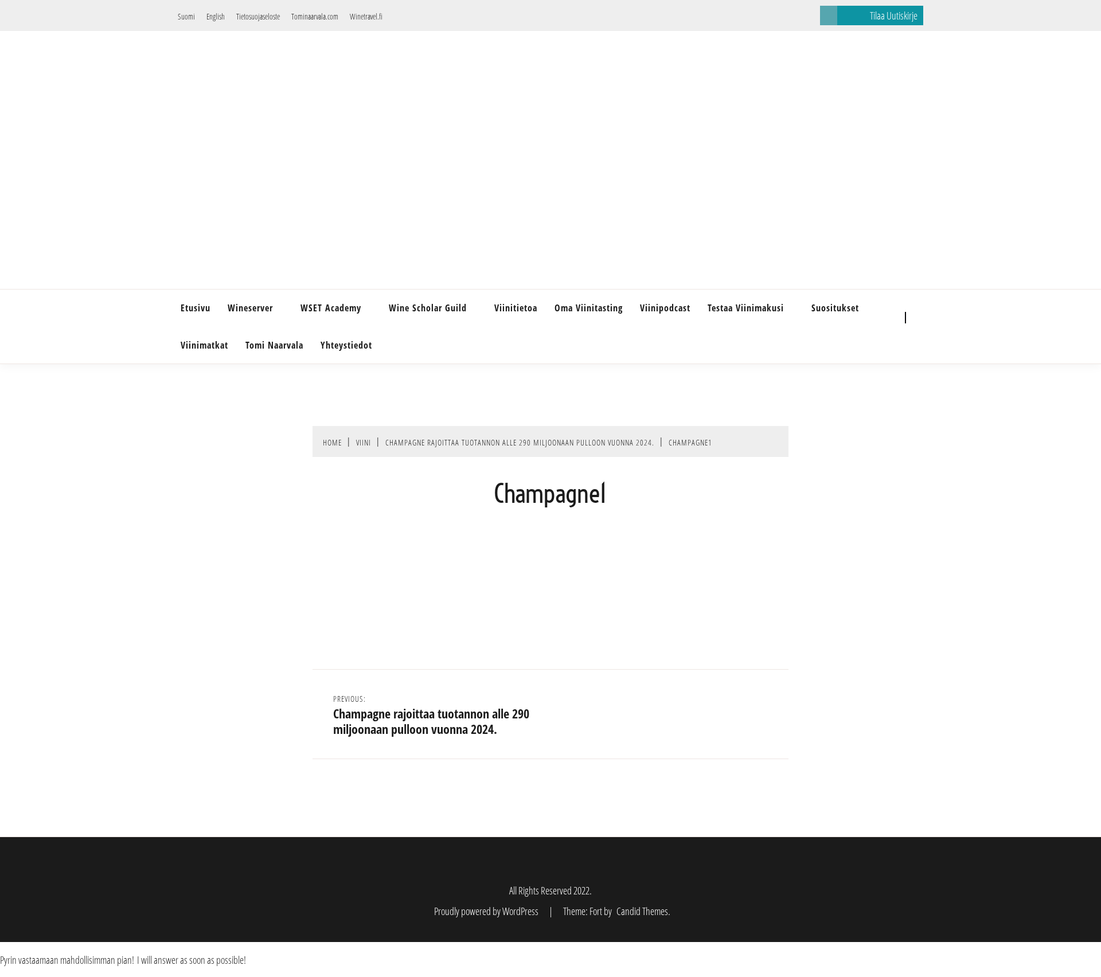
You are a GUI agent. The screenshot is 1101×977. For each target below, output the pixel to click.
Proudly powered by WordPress (487, 911)
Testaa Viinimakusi (746, 308)
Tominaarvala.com (314, 16)
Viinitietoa (515, 308)
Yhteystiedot (346, 345)
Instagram (883, 335)
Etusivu (195, 308)
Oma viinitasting (589, 308)
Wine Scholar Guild (428, 308)
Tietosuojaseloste (258, 16)
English (215, 16)
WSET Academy (330, 308)
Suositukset (835, 308)
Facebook (883, 318)
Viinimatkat (204, 345)
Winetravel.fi (366, 16)
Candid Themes (642, 911)
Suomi (186, 16)
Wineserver (250, 308)
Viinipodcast (665, 308)
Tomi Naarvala (274, 345)
